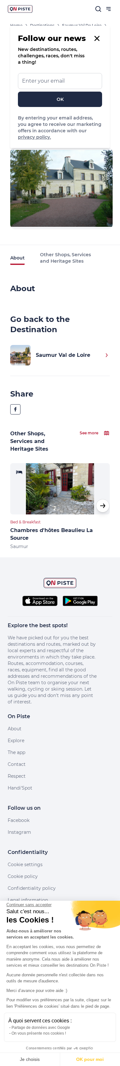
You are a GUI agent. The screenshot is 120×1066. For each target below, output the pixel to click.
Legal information (28, 900)
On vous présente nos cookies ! (39, 1033)
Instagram (19, 832)
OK (60, 99)
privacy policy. (34, 137)
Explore (16, 740)
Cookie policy (23, 876)
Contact (17, 764)
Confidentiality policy (32, 888)
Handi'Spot (20, 788)
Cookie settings (25, 864)
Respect (17, 776)
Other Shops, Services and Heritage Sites (65, 258)
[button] (102, 505)
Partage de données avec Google (41, 1027)
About (17, 258)
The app (16, 752)
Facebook (18, 820)
